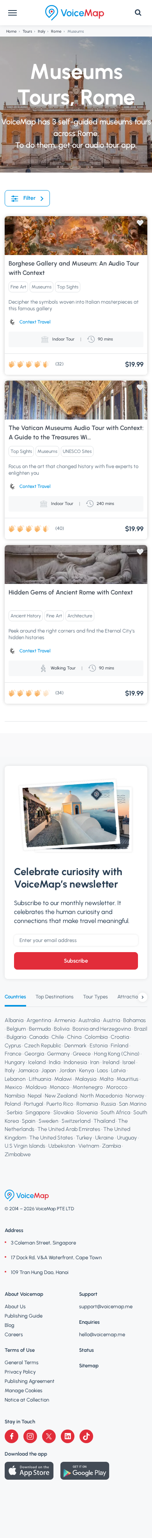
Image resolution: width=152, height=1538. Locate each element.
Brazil (140, 1029)
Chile (57, 1037)
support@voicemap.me (106, 1306)
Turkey (84, 1137)
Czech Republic (42, 1045)
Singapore (37, 1112)
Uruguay (127, 1137)
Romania (87, 1104)
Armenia (64, 1020)
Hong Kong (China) (117, 1053)
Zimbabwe (18, 1154)
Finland (119, 1045)
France (13, 1053)
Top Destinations (54, 997)
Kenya (86, 1070)
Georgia (34, 1053)
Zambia (111, 1146)
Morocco (116, 1087)
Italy (41, 31)
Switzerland (76, 1121)
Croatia (120, 1037)
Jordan (67, 1070)
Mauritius (127, 1079)
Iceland (37, 1062)
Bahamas (134, 1020)
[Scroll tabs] (142, 997)
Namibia (15, 1095)
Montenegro (87, 1087)
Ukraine (104, 1137)
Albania (14, 1020)
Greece (82, 1053)
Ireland (111, 1062)
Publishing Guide (23, 1316)
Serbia (14, 1112)
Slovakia (63, 1112)
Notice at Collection (27, 1400)
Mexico (13, 1087)
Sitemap (89, 1365)
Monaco (59, 1087)
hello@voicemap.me (102, 1334)
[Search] (138, 13)
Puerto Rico (59, 1104)
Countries (15, 997)
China (74, 1037)
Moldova (35, 1087)
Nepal (35, 1095)
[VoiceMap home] (74, 13)
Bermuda (40, 1029)
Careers (14, 1334)
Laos (102, 1070)
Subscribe (76, 961)
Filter (29, 198)
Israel (128, 1062)
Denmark (75, 1045)
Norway (134, 1095)
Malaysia (85, 1079)
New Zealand (61, 1095)
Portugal (33, 1104)
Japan (48, 1070)
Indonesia (75, 1062)
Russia (108, 1104)
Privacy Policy (20, 1372)
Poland (13, 1104)
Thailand (104, 1121)
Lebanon (15, 1079)
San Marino (133, 1104)
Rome (56, 31)
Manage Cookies (23, 1390)
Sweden (48, 1121)
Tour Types (95, 997)
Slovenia (87, 1112)
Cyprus (13, 1045)
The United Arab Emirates (68, 1129)
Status (86, 1350)
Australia (89, 1020)
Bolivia (61, 1029)
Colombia (96, 1037)
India (54, 1062)
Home (11, 31)
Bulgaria (16, 1037)
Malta (106, 1079)
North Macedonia (101, 1095)
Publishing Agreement (30, 1381)
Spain (28, 1121)
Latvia (118, 1070)
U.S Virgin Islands (25, 1146)
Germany (58, 1053)
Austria (111, 1020)
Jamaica (28, 1070)
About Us (15, 1306)
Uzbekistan (61, 1146)
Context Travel (35, 322)
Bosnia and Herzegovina (101, 1029)
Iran (94, 1062)
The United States (51, 1137)
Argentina (39, 1020)
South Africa (115, 1112)
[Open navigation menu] (12, 13)
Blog (9, 1325)
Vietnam (88, 1146)
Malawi (63, 1079)
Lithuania (40, 1079)
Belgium (16, 1029)
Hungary (15, 1062)
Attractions (130, 997)
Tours (27, 31)
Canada (38, 1037)
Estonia (99, 1045)
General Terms (22, 1362)
